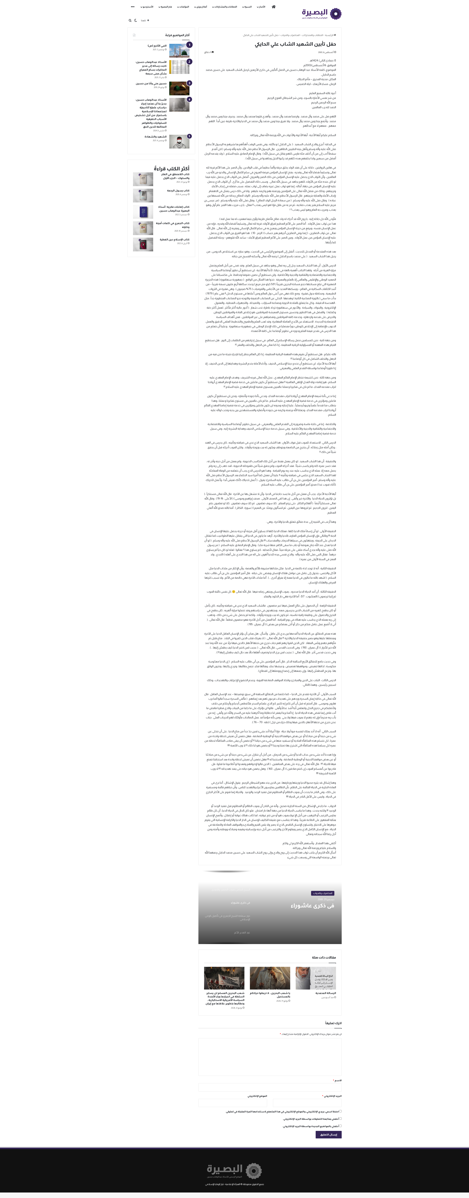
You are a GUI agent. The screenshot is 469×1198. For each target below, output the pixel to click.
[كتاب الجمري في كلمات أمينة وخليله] (143, 228)
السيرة (248, 7)
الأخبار (262, 7)
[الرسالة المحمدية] (316, 978)
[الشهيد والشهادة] (179, 142)
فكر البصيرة (166, 7)
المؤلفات (184, 7)
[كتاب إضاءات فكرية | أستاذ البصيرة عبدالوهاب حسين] (143, 212)
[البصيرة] (322, 14)
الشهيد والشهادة (156, 136)
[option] (270, 907)
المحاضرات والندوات (290, 35)
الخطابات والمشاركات (225, 7)
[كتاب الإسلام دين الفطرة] (143, 244)
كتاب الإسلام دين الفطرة (174, 239)
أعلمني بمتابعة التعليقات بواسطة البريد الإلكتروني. (311, 1119)
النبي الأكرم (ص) (157, 45)
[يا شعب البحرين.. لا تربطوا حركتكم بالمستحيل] (270, 978)
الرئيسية (329, 35)
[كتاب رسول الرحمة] (143, 195)
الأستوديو (148, 7)
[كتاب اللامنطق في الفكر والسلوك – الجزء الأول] (143, 179)
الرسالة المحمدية (325, 993)
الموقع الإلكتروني (257, 1096)
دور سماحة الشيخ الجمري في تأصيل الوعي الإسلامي (298, 910)
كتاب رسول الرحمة (178, 190)
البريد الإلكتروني (332, 1096)
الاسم (337, 1080)
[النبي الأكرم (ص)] (179, 51)
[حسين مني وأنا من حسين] (179, 88)
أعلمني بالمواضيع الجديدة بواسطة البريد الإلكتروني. (310, 1126)
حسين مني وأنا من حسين (151, 83)
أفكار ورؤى (201, 7)
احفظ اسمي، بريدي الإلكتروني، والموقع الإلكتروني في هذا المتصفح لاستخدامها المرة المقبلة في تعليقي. (282, 1111)
